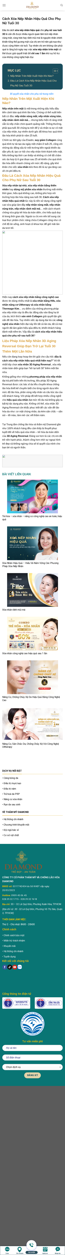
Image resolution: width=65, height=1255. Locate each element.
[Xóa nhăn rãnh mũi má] (32, 590)
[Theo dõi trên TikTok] (9, 967)
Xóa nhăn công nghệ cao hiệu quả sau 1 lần (24, 653)
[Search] (61, 5)
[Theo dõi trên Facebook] (4, 967)
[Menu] (4, 5)
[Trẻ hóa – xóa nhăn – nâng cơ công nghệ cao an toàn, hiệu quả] (32, 496)
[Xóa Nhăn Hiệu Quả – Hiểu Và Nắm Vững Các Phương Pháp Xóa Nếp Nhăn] (32, 543)
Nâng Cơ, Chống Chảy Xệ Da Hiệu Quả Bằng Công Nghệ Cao (31, 699)
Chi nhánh (19, 1253)
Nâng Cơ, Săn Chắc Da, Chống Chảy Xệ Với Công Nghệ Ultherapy (30, 745)
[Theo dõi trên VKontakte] (19, 967)
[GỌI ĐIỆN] (31, 1249)
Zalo (7, 1253)
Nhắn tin (58, 1253)
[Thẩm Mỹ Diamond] (32, 5)
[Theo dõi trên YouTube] (14, 967)
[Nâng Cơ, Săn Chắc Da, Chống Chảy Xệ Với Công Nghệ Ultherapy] (32, 724)
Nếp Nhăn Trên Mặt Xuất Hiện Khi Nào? (32, 75)
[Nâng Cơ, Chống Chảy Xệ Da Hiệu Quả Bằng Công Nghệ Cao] (32, 677)
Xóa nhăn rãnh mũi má (13, 609)
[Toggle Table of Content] (53, 70)
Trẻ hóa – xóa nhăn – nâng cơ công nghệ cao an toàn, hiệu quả (32, 518)
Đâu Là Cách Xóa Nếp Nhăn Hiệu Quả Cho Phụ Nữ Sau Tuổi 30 (33, 83)
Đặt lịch (45, 1253)
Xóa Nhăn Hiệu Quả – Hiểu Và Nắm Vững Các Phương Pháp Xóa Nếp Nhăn (30, 565)
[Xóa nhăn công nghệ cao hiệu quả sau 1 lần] (32, 633)
